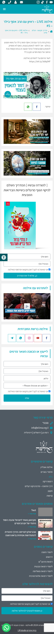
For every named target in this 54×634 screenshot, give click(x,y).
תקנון (50, 490)
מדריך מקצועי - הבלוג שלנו (39, 31)
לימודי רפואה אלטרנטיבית (41, 576)
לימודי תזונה (47, 552)
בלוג (51, 476)
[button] (3, 257)
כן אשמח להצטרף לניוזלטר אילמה (27, 610)
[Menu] (4, 9)
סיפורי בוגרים (47, 471)
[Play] (27, 85)
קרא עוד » (32, 513)
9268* (45, 423)
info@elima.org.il (40, 427)
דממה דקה (48, 481)
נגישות (50, 495)
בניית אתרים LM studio (27, 630)
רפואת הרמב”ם (45, 561)
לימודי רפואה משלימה (43, 571)
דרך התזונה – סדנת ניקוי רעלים (39, 486)
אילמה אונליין (46, 467)
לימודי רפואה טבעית (43, 566)
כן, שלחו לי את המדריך (27, 275)
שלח (27, 398)
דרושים (49, 556)
